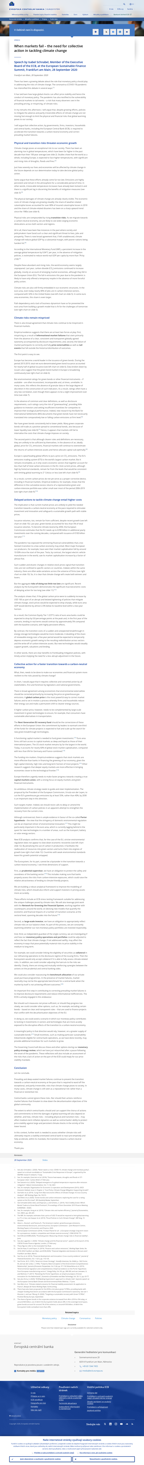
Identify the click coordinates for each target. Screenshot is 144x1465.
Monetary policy (49, 1319)
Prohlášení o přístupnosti (97, 1407)
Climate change (68, 1319)
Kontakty (34, 1407)
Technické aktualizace (68, 1403)
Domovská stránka (15, 19)
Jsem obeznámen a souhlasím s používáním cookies (40, 1459)
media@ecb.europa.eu (92, 1371)
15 (80, 763)
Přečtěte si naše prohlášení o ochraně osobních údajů (54, 1453)
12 (55, 589)
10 (36, 491)
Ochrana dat (92, 1393)
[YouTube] (121, 1424)
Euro (75, 15)
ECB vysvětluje (37, 1400)
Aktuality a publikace (100, 15)
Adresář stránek (16, 1416)
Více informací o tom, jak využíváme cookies (96, 1453)
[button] (128, 4)
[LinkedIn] (110, 1424)
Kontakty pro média (26, 1371)
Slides (45, 1160)
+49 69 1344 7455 (90, 1366)
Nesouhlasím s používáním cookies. (104, 1459)
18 (45, 874)
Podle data (53, 19)
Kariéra (130, 9)
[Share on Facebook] (113, 32)
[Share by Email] (127, 32)
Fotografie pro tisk (38, 1403)
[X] (105, 1424)
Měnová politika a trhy (20, 15)
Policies (98, 1319)
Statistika (65, 15)
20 (62, 984)
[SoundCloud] (127, 1424)
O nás (111, 9)
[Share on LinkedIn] (120, 32)
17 (66, 823)
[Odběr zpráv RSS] (132, 1424)
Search (124, 4)
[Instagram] (116, 1424)
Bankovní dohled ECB (121, 15)
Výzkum (85, 15)
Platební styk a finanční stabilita (45, 15)
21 (32, 1034)
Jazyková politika (94, 1411)
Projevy (44, 19)
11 (23, 536)
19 (58, 915)
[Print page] (96, 32)
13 (75, 737)
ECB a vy (120, 9)
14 (64, 750)
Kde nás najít (36, 1410)
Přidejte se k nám (38, 1396)
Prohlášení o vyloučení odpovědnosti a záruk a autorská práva (71, 1398)
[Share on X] (106, 32)
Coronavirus (85, 1319)
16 (57, 770)
